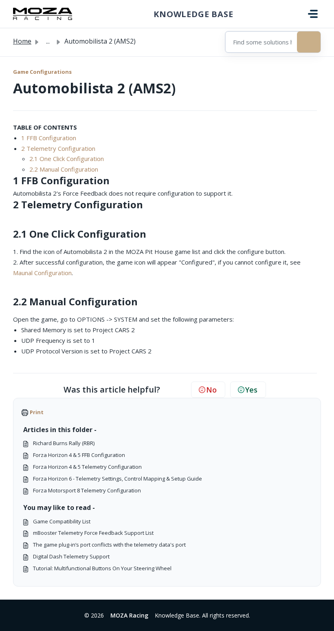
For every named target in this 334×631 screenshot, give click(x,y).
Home (22, 41)
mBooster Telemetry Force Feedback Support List (93, 532)
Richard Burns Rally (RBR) (63, 443)
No (211, 390)
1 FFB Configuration (48, 138)
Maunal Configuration (42, 273)
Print (37, 412)
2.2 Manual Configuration (63, 169)
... (48, 41)
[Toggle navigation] (313, 14)
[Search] (309, 42)
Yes (251, 390)
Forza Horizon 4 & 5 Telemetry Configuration (87, 466)
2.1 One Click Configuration (66, 158)
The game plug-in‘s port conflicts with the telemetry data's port (109, 544)
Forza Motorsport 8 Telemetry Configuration (87, 490)
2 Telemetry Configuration (58, 148)
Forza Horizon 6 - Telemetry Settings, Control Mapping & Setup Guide (117, 478)
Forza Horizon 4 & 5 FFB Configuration (79, 455)
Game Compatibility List (61, 521)
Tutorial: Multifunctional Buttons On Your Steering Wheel (102, 568)
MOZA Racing (129, 615)
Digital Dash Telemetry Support (71, 556)
